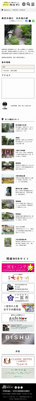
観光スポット (7, 10)
